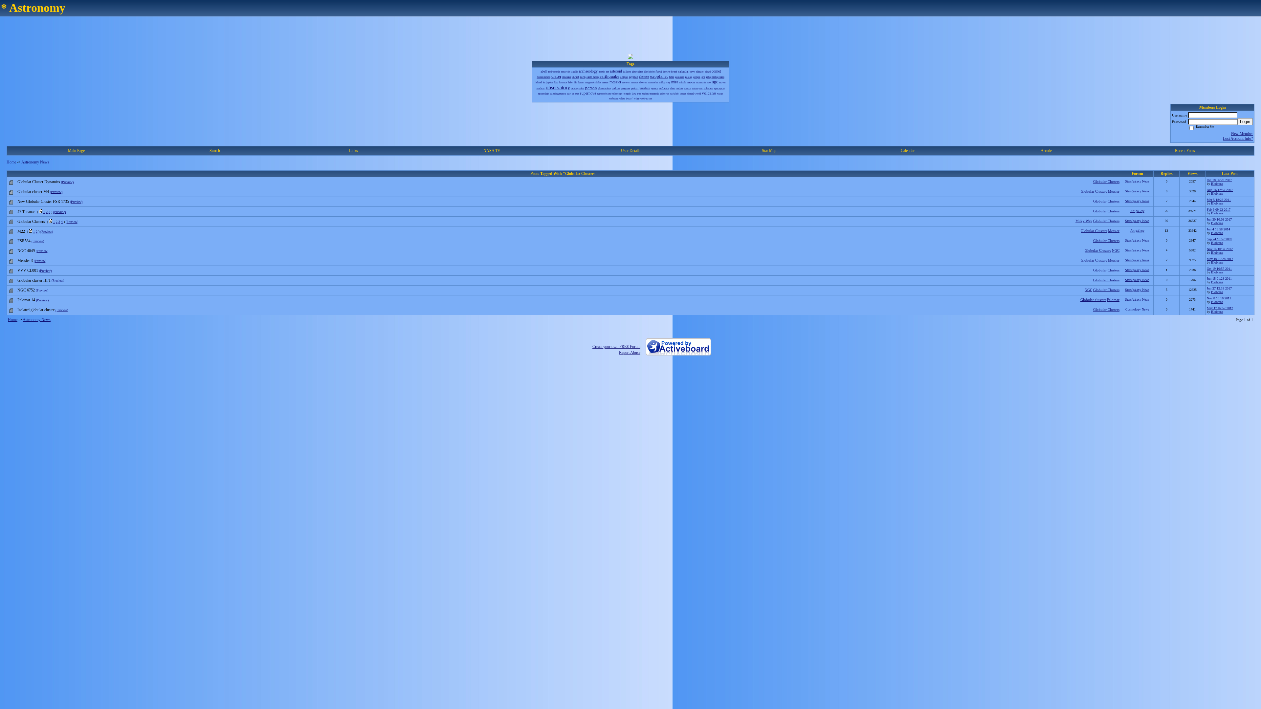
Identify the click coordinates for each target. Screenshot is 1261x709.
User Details (630, 150)
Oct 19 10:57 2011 (1219, 268)
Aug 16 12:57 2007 (1220, 190)
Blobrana (1217, 183)
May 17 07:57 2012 (1220, 308)
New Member (1242, 133)
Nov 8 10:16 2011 (1219, 298)
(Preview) (67, 182)
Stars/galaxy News (1137, 181)
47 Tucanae (26, 211)
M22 (21, 231)
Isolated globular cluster (36, 310)
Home (11, 162)
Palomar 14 (26, 300)
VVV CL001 (27, 270)
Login (1245, 121)
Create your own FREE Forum (616, 346)
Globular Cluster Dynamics (38, 182)
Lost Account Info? (1238, 138)
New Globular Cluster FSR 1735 (43, 201)
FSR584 (24, 241)
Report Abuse (629, 352)
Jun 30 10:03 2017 (1219, 219)
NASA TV (491, 150)
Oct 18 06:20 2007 (1219, 180)
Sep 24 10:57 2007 (1219, 239)
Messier (1113, 191)
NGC (1115, 250)
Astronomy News (35, 162)
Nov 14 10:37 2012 (1220, 249)
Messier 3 (25, 260)
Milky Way (1083, 221)
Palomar (1113, 300)
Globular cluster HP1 (34, 280)
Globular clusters (1093, 300)
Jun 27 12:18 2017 (1219, 288)
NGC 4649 (26, 250)
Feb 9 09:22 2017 (1218, 209)
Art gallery (1137, 211)
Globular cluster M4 (33, 191)
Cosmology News (1137, 309)
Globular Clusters (1106, 181)
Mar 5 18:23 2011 (1219, 200)
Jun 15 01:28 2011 (1219, 278)
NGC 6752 (26, 290)
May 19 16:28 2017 (1220, 259)
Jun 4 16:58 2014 (1218, 229)
